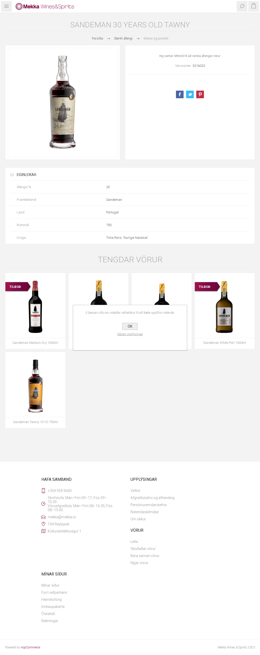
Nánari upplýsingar (130, 334)
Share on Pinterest (200, 94)
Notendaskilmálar (145, 512)
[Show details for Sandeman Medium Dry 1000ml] (35, 308)
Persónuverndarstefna (149, 505)
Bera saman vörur (145, 556)
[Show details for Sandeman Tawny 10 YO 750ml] (35, 387)
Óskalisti (48, 614)
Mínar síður (50, 585)
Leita (134, 542)
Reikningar (49, 621)
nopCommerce (30, 647)
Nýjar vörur (139, 563)
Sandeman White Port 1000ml (224, 343)
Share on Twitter (190, 94)
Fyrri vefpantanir (54, 592)
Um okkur (138, 519)
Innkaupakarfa (52, 607)
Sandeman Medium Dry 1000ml (35, 343)
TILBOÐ (15, 287)
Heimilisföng (51, 600)
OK (130, 326)
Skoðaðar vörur (143, 549)
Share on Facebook (180, 94)
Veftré (135, 491)
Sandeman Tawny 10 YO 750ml (35, 422)
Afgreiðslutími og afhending (152, 498)
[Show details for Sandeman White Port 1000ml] (225, 308)
